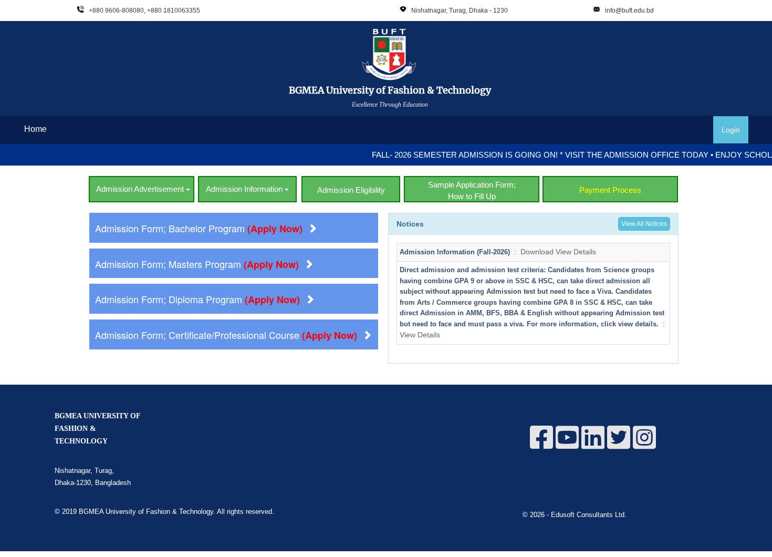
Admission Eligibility (351, 189)
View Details (576, 251)
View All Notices (644, 224)
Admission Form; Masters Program (197, 264)
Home (35, 129)
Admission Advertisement (141, 188)
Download (537, 251)
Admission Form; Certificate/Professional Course (226, 335)
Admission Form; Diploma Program (197, 299)
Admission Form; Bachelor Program (198, 228)
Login (731, 130)
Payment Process (610, 189)
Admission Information (245, 188)
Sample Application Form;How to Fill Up (472, 190)
